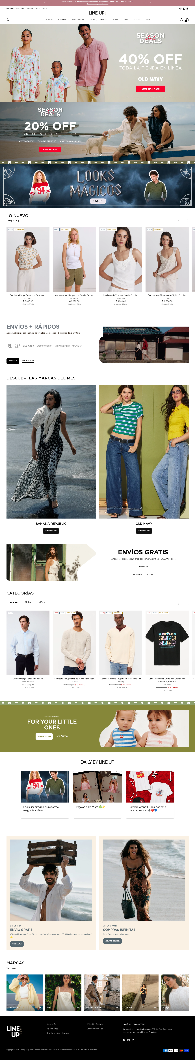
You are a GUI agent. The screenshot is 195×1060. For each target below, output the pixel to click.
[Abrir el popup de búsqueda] (8, 19)
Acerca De (51, 1024)
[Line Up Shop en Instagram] (184, 8)
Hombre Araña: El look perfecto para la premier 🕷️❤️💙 (147, 808)
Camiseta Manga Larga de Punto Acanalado (74, 678)
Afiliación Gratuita (95, 1024)
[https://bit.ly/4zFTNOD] (97, 63)
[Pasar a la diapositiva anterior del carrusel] (89, 154)
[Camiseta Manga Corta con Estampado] (28, 259)
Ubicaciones (52, 1028)
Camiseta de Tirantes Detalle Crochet (120, 295)
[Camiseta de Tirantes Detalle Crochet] (120, 259)
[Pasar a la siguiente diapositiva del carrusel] (105, 154)
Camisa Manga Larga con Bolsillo (28, 678)
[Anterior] (44, 3)
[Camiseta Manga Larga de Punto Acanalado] (74, 643)
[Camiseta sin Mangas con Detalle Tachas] (74, 259)
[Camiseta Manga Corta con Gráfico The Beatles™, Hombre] (167, 643)
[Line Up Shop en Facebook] (180, 8)
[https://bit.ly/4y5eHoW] (97, 131)
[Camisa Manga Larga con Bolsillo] (28, 643)
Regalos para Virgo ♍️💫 (91, 807)
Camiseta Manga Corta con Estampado (28, 295)
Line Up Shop (24, 1050)
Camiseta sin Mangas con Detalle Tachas (74, 295)
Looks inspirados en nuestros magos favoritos (41, 808)
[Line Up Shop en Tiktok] (187, 8)
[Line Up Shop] (97, 12)
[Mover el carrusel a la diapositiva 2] (97, 154)
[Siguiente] (150, 3)
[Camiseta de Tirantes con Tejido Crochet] (167, 259)
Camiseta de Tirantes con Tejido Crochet (167, 295)
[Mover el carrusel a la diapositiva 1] (94, 154)
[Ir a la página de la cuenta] (181, 19)
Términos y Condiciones (143, 574)
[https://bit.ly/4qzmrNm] (97, 186)
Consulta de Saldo (95, 1028)
